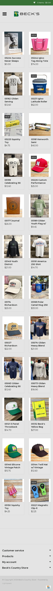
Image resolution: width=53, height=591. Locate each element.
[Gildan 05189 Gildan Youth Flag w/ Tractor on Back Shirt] (40, 205)
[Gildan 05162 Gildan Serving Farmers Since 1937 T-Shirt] (13, 83)
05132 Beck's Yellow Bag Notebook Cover (38, 425)
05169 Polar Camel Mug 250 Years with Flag (39, 303)
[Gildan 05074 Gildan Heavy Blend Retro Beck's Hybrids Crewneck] (40, 327)
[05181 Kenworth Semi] (40, 124)
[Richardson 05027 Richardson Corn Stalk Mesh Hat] (13, 327)
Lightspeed (6, 583)
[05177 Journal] (13, 205)
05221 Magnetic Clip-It (39, 507)
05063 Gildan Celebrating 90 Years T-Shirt (13, 385)
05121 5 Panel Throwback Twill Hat (12, 425)
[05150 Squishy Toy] (13, 490)
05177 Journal (12, 220)
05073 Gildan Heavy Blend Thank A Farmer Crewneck (38, 385)
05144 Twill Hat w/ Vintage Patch (39, 466)
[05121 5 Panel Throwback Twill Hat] (13, 409)
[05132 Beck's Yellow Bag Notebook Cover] (40, 409)
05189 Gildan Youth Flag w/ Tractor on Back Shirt (38, 222)
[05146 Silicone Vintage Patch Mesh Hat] (13, 449)
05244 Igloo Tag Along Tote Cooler (39, 59)
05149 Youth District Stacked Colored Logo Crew (12, 263)
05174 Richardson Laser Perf (11, 303)
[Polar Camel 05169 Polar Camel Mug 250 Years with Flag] (40, 287)
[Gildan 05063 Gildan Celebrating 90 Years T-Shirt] (13, 368)
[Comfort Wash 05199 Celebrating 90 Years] (13, 165)
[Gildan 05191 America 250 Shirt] (40, 246)
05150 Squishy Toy (12, 507)
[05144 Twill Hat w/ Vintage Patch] (40, 449)
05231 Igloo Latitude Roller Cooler (39, 100)
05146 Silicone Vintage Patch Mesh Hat (12, 466)
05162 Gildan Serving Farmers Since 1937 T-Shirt (12, 100)
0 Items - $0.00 (44, 2)
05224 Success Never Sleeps (13, 59)
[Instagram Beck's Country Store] (34, 537)
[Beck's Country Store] (31, 13)
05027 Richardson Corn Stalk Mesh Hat (11, 344)
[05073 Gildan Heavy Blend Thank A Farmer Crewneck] (40, 368)
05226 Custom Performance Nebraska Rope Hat (39, 181)
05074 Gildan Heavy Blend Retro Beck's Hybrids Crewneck (38, 344)
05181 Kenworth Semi (39, 141)
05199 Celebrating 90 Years (13, 181)
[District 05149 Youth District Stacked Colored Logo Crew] (13, 246)
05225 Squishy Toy (12, 141)
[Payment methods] (48, 587)
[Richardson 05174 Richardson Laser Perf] (13, 287)
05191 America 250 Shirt (38, 263)
